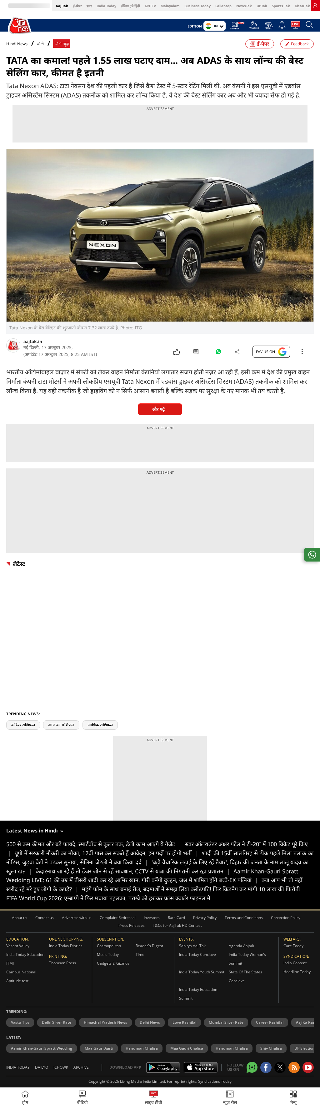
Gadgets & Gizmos (113, 963)
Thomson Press (62, 963)
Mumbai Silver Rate (226, 1022)
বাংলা (89, 5)
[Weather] (254, 27)
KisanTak (302, 5)
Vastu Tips (20, 1022)
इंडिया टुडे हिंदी (130, 5)
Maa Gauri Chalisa (186, 1048)
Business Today (197, 5)
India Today (106, 5)
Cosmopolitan (109, 945)
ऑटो (40, 44)
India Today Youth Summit (201, 972)
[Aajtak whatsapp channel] (252, 1067)
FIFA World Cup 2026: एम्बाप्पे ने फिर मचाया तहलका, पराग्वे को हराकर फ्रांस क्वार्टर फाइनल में (108, 898)
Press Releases (131, 925)
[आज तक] (20, 25)
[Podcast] (268, 25)
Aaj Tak (62, 5)
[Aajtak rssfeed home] (294, 1067)
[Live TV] (295, 26)
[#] (218, 353)
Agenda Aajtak (241, 945)
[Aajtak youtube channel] (308, 1067)
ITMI (10, 963)
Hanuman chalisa (232, 1048)
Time (140, 954)
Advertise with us (77, 917)
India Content (295, 963)
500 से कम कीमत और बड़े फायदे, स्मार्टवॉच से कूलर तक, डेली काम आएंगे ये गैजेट (94, 844)
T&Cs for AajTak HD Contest (177, 925)
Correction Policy (285, 917)
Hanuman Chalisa (142, 1048)
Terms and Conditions (244, 917)
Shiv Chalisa (271, 1048)
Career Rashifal (269, 1022)
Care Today (293, 945)
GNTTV (150, 5)
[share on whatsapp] (312, 555)
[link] (315, 5)
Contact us (44, 917)
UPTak (262, 5)
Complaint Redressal (118, 917)
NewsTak (244, 5)
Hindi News (17, 44)
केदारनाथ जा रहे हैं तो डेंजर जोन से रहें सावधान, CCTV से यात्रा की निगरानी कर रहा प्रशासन (133, 871)
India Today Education (25, 954)
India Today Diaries (65, 945)
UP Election (304, 1048)
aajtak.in (32, 341)
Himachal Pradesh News (105, 1022)
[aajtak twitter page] (280, 1067)
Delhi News (150, 1022)
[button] (293, 1098)
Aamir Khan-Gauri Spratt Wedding (41, 1048)
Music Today (108, 954)
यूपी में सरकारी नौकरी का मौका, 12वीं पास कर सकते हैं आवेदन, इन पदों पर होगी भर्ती (106, 853)
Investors (152, 917)
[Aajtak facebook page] (266, 1067)
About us (19, 917)
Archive (81, 1067)
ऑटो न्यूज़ (62, 44)
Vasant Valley (17, 945)
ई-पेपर (77, 5)
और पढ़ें (158, 409)
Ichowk (60, 1067)
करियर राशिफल (23, 724)
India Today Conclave (197, 954)
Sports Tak (281, 5)
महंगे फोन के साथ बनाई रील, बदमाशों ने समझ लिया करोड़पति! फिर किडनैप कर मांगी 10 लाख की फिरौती (194, 889)
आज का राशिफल (61, 724)
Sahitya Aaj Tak (192, 945)
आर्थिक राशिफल (100, 724)
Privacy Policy (205, 917)
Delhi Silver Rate (56, 1022)
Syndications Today (215, 1081)
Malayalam (170, 5)
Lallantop (223, 5)
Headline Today (297, 971)
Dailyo (41, 1067)
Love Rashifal (184, 1022)
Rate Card (176, 917)
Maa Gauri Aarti (99, 1048)
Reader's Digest (149, 945)
